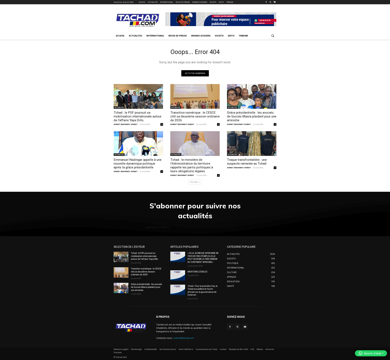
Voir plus (194, 182)
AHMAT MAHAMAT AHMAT (126, 124)
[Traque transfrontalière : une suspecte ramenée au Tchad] (251, 143)
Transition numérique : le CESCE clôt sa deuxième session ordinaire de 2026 (195, 116)
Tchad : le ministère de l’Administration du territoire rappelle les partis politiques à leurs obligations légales (191, 165)
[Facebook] (266, 2)
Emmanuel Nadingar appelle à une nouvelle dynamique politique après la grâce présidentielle (137, 163)
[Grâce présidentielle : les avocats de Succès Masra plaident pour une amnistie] (251, 96)
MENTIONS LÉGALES (197, 271)
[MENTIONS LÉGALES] (177, 275)
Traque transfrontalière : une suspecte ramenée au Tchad (247, 161)
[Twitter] (270, 2)
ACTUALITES (119, 107)
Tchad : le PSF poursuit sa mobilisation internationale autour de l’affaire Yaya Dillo (137, 116)
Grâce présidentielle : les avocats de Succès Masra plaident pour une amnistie (251, 116)
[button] (272, 35)
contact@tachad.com (183, 338)
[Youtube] (274, 2)
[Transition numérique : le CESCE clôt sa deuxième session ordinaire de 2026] (195, 96)
